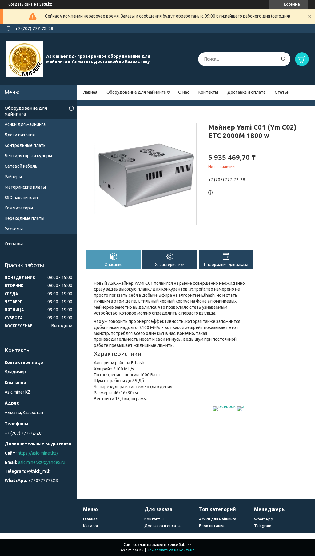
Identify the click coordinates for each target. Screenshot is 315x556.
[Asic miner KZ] (24, 58)
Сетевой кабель (21, 166)
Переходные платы (24, 218)
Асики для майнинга (25, 124)
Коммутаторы (19, 208)
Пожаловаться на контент (170, 550)
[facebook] (224, 406)
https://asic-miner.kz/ (38, 453)
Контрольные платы (25, 145)
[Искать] (283, 59)
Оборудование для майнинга (136, 92)
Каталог (90, 525)
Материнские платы (25, 187)
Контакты (208, 92)
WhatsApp (263, 519)
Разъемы (14, 228)
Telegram (262, 525)
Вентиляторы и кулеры (28, 155)
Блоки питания (20, 134)
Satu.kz (185, 544)
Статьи (282, 92)
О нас (183, 92)
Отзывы (14, 243)
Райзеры (13, 176)
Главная (89, 92)
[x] (240, 406)
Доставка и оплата (246, 92)
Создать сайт (20, 4)
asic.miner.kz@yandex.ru (41, 462)
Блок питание (212, 525)
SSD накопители (21, 197)
